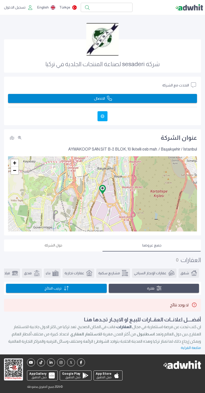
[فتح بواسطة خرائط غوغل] (12, 137)
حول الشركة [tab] (53, 245)
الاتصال (99, 98)
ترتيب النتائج (53, 288)
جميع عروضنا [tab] (152, 245)
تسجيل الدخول (15, 7)
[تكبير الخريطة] (20, 138)
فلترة (150, 288)
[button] (102, 189)
